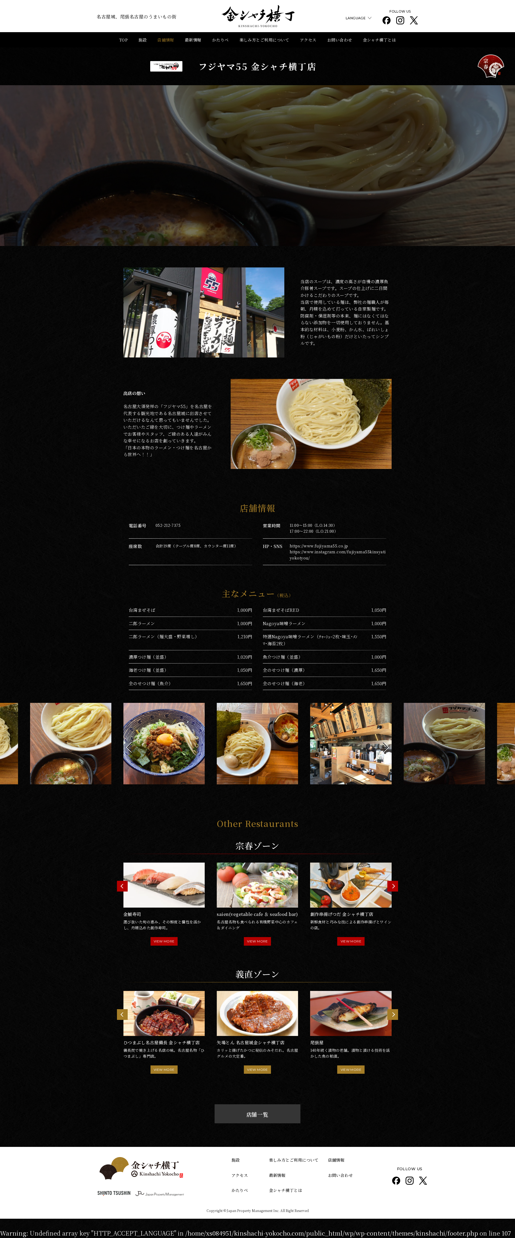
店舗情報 (165, 40)
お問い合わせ (339, 40)
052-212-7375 (168, 525)
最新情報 (193, 40)
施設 (142, 40)
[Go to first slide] (392, 886)
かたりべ (220, 40)
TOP (123, 40)
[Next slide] (383, 747)
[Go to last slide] (131, 747)
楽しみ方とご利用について (264, 40)
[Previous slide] (122, 886)
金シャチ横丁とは (379, 40)
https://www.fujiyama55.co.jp (319, 546)
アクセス (308, 40)
